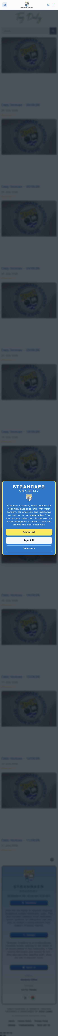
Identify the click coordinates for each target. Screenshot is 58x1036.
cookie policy (37, 515)
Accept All (29, 532)
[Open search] (48, 5)
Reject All (29, 540)
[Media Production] (4, 4)
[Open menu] (53, 5)
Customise (29, 548)
